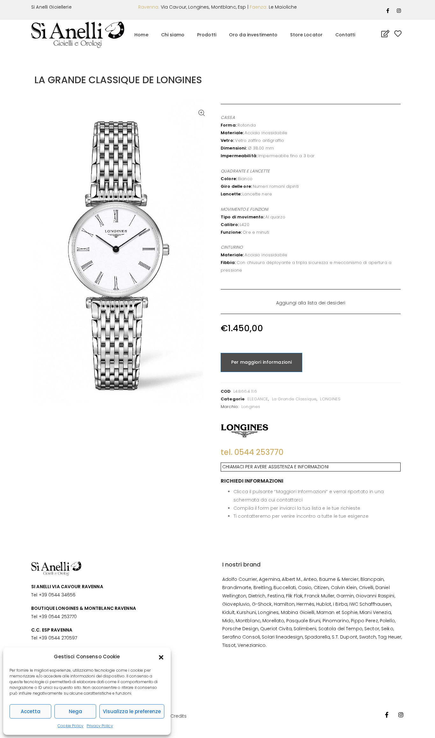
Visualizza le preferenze (132, 711)
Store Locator (306, 35)
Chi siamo (172, 35)
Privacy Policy (100, 725)
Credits (178, 716)
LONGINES (330, 399)
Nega (75, 711)
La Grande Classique (294, 399)
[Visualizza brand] (244, 429)
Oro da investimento (253, 35)
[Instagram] (399, 10)
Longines (250, 407)
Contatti (345, 35)
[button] (161, 657)
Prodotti (206, 35)
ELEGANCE (257, 399)
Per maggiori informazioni (261, 362)
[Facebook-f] (388, 10)
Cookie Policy (70, 725)
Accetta (30, 711)
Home (141, 35)
